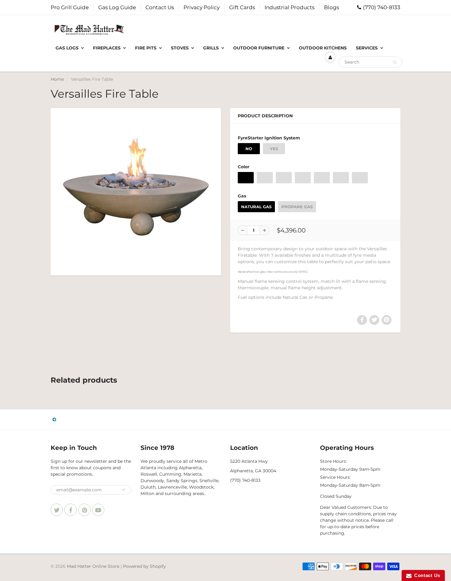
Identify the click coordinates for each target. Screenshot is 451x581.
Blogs (331, 7)
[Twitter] (57, 510)
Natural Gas (256, 206)
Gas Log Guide (117, 7)
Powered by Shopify (144, 566)
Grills (211, 48)
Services (367, 48)
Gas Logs (67, 48)
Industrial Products (289, 7)
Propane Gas (297, 206)
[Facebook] (70, 510)
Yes (274, 148)
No (248, 148)
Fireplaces (107, 48)
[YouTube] (98, 510)
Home (57, 79)
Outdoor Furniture (258, 48)
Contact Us (159, 7)
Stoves (180, 48)
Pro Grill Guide (70, 7)
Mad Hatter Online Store (93, 566)
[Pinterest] (84, 510)
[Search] (395, 62)
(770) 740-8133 (381, 7)
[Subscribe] (123, 489)
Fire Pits (145, 48)
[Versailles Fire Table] (135, 191)
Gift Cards (242, 7)
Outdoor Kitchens (323, 48)
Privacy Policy (201, 7)
